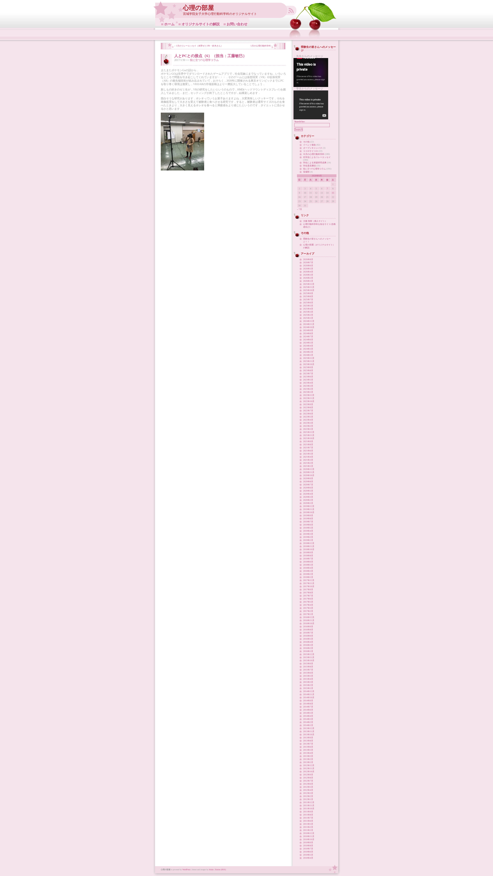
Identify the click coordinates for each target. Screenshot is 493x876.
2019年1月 (308, 540)
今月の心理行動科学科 (313, 154)
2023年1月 (308, 392)
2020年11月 (308, 472)
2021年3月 (308, 460)
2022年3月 (308, 423)
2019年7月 (308, 521)
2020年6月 (308, 487)
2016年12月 (308, 617)
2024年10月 (308, 327)
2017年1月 (308, 614)
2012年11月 (308, 768)
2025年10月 (308, 290)
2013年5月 (308, 750)
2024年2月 (308, 352)
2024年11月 (308, 324)
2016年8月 (308, 629)
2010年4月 (308, 858)
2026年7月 (308, 262)
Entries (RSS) (220, 869)
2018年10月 (308, 549)
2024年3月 (308, 349)
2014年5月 (308, 713)
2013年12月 (308, 728)
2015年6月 (308, 673)
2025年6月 (308, 302)
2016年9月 (308, 626)
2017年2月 (308, 611)
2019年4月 (308, 531)
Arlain (211, 869)
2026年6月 (308, 265)
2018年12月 (308, 543)
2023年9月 (308, 367)
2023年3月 (308, 386)
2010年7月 (308, 848)
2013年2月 (308, 759)
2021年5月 (308, 454)
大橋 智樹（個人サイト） (315, 221)
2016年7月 (308, 632)
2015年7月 (308, 670)
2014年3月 (308, 719)
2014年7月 (308, 707)
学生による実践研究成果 (314, 162)
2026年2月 (308, 278)
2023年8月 (308, 370)
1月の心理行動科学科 (261, 46)
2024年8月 (308, 333)
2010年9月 (308, 842)
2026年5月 (308, 268)
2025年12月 (308, 284)
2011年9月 (308, 811)
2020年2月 (308, 500)
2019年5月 (308, 528)
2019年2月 (308, 537)
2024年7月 (308, 336)
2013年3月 (308, 756)
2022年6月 (308, 413)
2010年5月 (308, 855)
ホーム (169, 24)
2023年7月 (308, 373)
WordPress (186, 869)
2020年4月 (308, 494)
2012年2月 (308, 796)
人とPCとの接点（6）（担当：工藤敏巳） (210, 56)
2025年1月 (308, 318)
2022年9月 (308, 404)
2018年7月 (308, 558)
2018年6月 (308, 562)
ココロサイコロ (310, 151)
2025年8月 (308, 296)
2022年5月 (308, 417)
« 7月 (299, 209)
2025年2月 (308, 315)
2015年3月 (308, 682)
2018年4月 (308, 568)
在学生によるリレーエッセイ (317, 157)
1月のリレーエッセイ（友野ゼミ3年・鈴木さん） (199, 46)
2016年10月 (308, 623)
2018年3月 (308, 571)
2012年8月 (308, 778)
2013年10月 (308, 734)
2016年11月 (308, 620)
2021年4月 (308, 457)
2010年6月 (308, 852)
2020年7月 (308, 484)
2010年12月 (308, 833)
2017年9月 (308, 589)
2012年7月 (308, 781)
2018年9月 (308, 552)
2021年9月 (308, 441)
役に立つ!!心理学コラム (204, 60)
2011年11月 (308, 805)
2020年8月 (308, 481)
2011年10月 (308, 808)
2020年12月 (308, 469)
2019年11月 (308, 509)
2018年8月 (308, 555)
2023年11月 (308, 361)
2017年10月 (308, 586)
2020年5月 (308, 491)
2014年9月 (308, 700)
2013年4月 (308, 753)
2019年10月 (308, 512)
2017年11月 (308, 583)
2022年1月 (308, 429)
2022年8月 (308, 407)
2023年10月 (308, 364)
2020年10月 (308, 475)
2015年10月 (308, 660)
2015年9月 (308, 663)
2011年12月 (308, 802)
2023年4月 (308, 383)
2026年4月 (308, 272)
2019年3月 (308, 534)
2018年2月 (308, 574)
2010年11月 (308, 836)
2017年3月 (308, 608)
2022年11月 (308, 398)
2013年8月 (308, 740)
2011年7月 (308, 818)
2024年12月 (308, 321)
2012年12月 (308, 765)
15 (333, 193)
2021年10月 (308, 438)
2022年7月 (308, 410)
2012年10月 (308, 771)
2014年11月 (308, 694)
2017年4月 (308, 605)
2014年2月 (308, 722)
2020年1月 (308, 503)
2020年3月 (308, 497)
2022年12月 (308, 395)
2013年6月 (308, 747)
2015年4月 (308, 679)
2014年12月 (308, 691)
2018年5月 (308, 565)
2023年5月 (308, 380)
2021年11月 (308, 435)
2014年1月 (308, 725)
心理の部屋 (198, 7)
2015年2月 (308, 685)
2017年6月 (308, 599)
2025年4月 (308, 309)
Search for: (299, 121)
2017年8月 (308, 592)
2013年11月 (308, 731)
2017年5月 (308, 602)
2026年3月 (308, 275)
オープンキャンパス (312, 148)
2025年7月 (308, 299)
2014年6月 (308, 710)
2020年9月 (308, 478)
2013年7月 (308, 744)
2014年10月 (308, 697)
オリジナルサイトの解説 (201, 24)
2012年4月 (308, 790)
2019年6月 (308, 525)
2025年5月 (308, 305)
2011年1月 (308, 830)
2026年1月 (308, 281)
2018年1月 (308, 577)
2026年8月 (308, 259)
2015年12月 (308, 654)
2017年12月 (308, 580)
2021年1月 (308, 466)
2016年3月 (308, 645)
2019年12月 (308, 506)
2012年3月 (308, 793)
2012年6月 (308, 784)
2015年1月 (308, 688)
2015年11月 (308, 657)
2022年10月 (308, 401)
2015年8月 (308, 666)
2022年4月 (308, 420)
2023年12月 (308, 358)
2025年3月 (308, 312)
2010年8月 (308, 845)
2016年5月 (308, 639)
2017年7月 (308, 595)
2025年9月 (308, 293)
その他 (306, 142)
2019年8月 (308, 518)
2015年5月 (308, 676)
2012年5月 (308, 787)
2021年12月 (308, 432)
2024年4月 (308, 346)
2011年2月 (308, 827)
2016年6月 (308, 636)
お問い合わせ (237, 24)
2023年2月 (308, 389)
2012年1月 (308, 799)
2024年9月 (308, 330)
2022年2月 (308, 426)
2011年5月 (308, 824)
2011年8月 (308, 815)
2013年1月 (308, 762)
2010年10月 (308, 839)
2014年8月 (308, 703)
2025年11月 (308, 287)
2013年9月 (308, 737)
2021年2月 (308, 463)
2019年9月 (308, 515)
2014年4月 (308, 716)
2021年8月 (308, 444)
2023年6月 (308, 376)
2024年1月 (308, 355)
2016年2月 (308, 648)
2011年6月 (308, 821)
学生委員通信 (309, 165)
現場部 (306, 172)
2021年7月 (308, 447)
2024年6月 (308, 339)
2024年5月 (308, 342)
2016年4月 (308, 642)
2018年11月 (308, 546)
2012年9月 (308, 774)
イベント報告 (309, 145)
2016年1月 (308, 651)
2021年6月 (308, 450)
